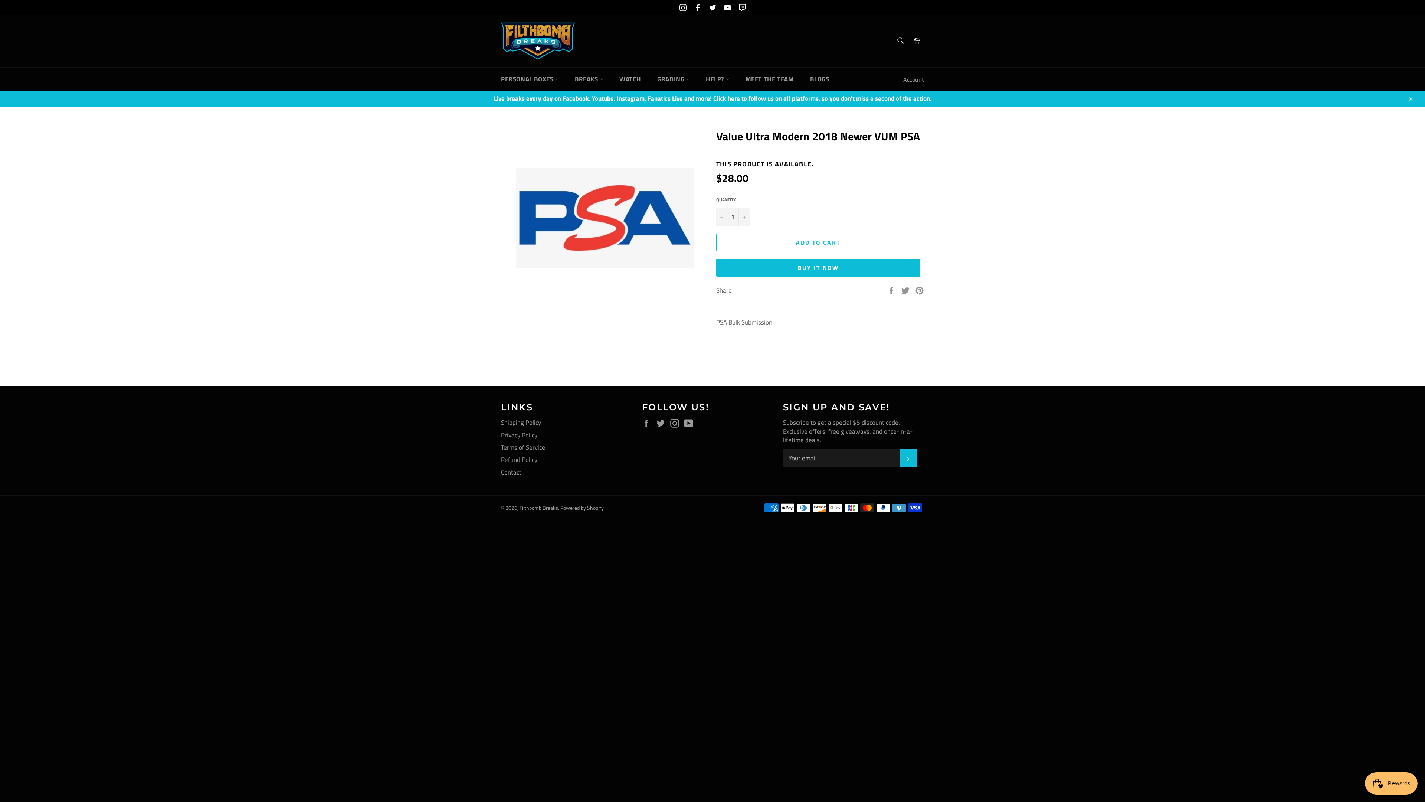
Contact (511, 472)
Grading (671, 79)
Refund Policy (519, 459)
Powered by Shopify (582, 508)
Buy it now (818, 267)
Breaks (587, 79)
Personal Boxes (528, 79)
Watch (630, 79)
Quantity (726, 200)
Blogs (819, 79)
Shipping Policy (521, 422)
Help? (716, 79)
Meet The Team (770, 79)
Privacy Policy (519, 435)
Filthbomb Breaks (539, 508)
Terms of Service (523, 447)
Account (913, 79)
